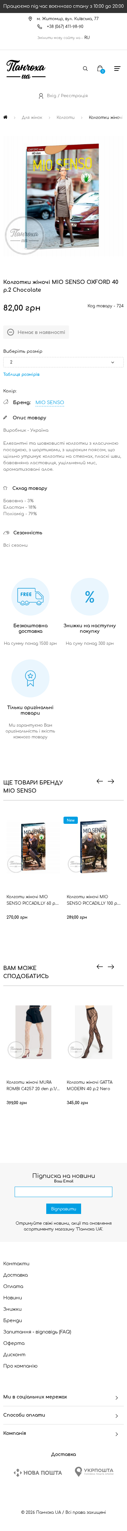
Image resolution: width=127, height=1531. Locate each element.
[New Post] (38, 1473)
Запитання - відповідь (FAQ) (37, 1332)
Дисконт (14, 1354)
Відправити (63, 1209)
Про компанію (20, 1366)
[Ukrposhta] (94, 1472)
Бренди (12, 1320)
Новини (12, 1297)
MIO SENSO (49, 402)
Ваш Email (63, 1181)
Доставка (15, 1275)
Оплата (13, 1286)
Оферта (13, 1343)
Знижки (12, 1309)
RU (87, 37)
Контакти (16, 1263)
